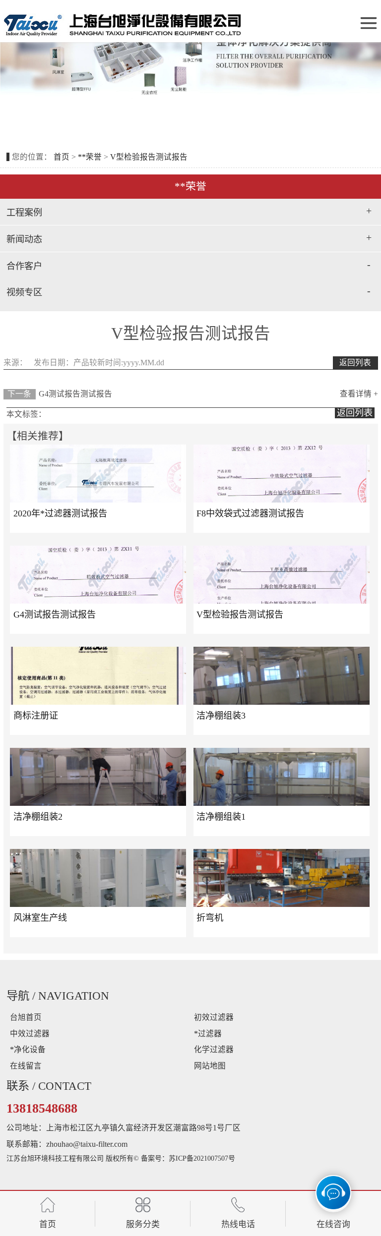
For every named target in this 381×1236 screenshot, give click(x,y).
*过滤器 (208, 1033)
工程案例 (24, 213)
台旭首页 (26, 1017)
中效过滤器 (30, 1033)
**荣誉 (90, 157)
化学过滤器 (214, 1049)
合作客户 (24, 266)
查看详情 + (359, 394)
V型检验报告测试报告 (149, 157)
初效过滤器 (214, 1017)
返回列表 (355, 362)
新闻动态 (24, 239)
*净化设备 (28, 1049)
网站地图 (210, 1066)
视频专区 (24, 292)
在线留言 (26, 1066)
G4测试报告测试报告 (75, 394)
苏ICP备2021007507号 (202, 1158)
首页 (62, 157)
